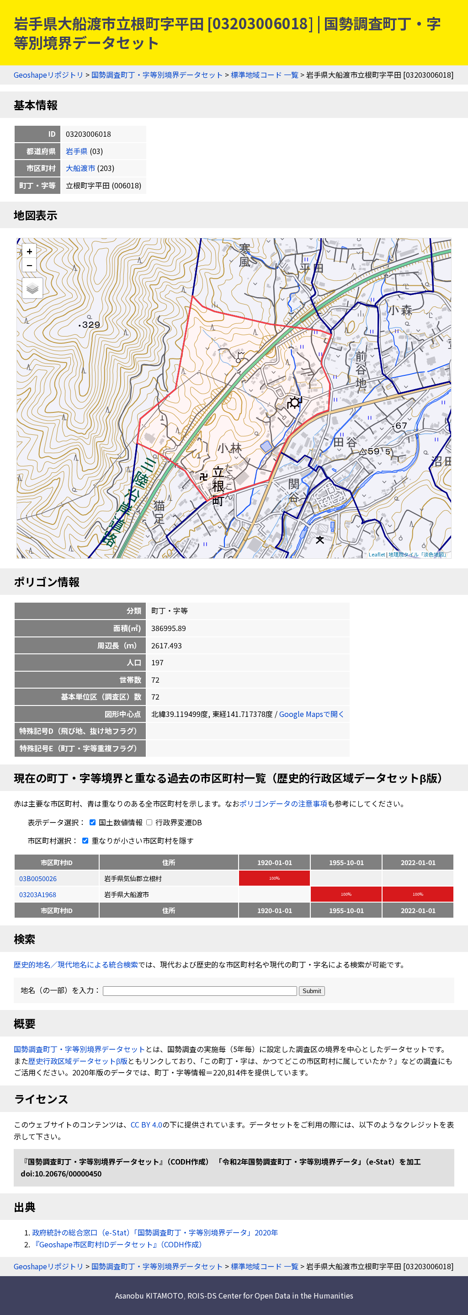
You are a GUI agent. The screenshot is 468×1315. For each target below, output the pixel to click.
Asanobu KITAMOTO (149, 1295)
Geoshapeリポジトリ (49, 74)
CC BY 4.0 (146, 1124)
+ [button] (29, 251)
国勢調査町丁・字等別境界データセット (157, 74)
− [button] (29, 265)
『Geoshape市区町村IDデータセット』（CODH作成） (119, 1244)
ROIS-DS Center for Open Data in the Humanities (270, 1295)
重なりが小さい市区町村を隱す (142, 840)
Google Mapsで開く (312, 713)
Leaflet (377, 554)
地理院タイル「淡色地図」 (418, 554)
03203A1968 (37, 894)
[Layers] (32, 288)
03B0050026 (38, 878)
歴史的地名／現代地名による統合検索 (76, 964)
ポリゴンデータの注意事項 (283, 803)
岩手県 (77, 150)
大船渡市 (80, 167)
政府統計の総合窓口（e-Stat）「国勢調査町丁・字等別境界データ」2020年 (155, 1232)
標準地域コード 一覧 (264, 74)
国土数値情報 (120, 822)
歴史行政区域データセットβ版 (78, 1060)
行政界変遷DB (178, 822)
